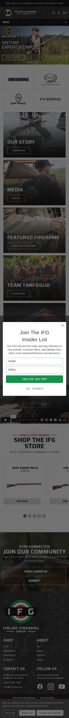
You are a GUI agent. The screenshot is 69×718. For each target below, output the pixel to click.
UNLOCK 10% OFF (34, 379)
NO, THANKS (34, 388)
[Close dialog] (62, 325)
